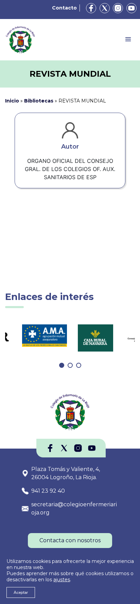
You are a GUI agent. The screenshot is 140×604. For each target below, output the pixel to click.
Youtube (131, 8)
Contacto (64, 8)
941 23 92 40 (48, 491)
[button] (61, 365)
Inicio (12, 101)
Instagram (118, 8)
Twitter (105, 8)
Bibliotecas (38, 101)
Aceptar (21, 592)
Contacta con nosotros (70, 540)
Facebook (91, 8)
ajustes (61, 580)
